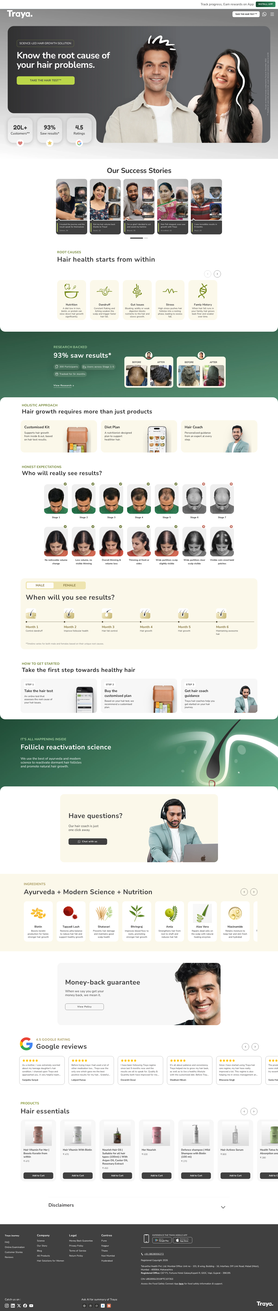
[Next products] (253, 1111)
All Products (43, 1255)
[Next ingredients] (253, 891)
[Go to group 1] (136, 238)
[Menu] (272, 14)
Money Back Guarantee (81, 1240)
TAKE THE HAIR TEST (246, 14)
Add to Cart (38, 1175)
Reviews (9, 1257)
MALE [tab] (40, 585)
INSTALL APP (265, 4)
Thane (104, 1250)
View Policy (84, 1006)
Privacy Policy (76, 1245)
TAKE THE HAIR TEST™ (45, 80)
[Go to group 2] (146, 238)
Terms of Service (77, 1250)
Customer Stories (14, 1252)
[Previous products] (244, 1111)
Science (41, 1240)
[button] (139, 1205)
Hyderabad (106, 1260)
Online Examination (15, 1247)
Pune (104, 1240)
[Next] (217, 273)
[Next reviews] (255, 1046)
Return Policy (76, 1255)
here (181, 1283)
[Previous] (207, 273)
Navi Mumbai (108, 1255)
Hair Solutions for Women (50, 1260)
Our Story (42, 1245)
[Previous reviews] (245, 1046)
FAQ (7, 1242)
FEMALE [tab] (69, 585)
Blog (39, 1250)
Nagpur (105, 1245)
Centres (106, 1235)
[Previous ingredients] (244, 891)
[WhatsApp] (264, 14)
